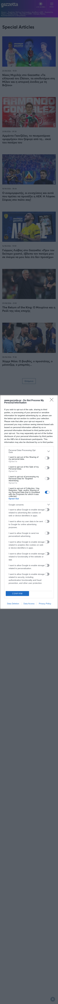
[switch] (47, 458)
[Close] (52, 400)
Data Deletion (13, 603)
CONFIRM (17, 594)
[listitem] (29, 451)
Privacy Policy (45, 603)
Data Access (29, 603)
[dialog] (29, 502)
